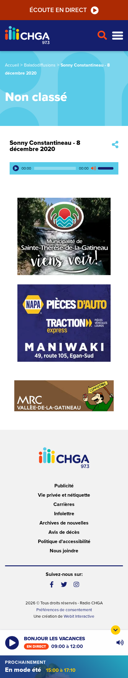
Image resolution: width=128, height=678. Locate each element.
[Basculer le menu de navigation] (117, 36)
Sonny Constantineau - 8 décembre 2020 (45, 146)
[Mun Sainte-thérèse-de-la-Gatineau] (64, 236)
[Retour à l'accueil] (48, 35)
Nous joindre (64, 551)
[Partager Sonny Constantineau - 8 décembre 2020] (115, 144)
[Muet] (93, 168)
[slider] (106, 168)
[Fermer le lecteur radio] (115, 630)
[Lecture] (16, 168)
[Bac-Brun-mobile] (64, 395)
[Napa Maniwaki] (64, 323)
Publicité (64, 486)
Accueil (12, 65)
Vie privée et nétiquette (64, 495)
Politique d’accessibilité (64, 541)
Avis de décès (64, 532)
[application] (64, 168)
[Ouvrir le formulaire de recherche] (102, 36)
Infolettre (64, 514)
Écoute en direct (58, 10)
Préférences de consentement (64, 609)
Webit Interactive (79, 616)
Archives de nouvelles (64, 523)
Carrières (64, 504)
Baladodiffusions (40, 65)
